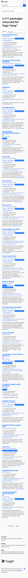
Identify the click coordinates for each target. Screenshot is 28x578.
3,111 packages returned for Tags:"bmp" (12, 22)
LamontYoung (7, 109)
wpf (16, 340)
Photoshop (19, 46)
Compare (6, 144)
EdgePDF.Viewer (8, 401)
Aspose (6, 283)
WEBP (5, 75)
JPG (12, 144)
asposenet (10, 283)
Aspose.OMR (7, 281)
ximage (13, 119)
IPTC (11, 46)
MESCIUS (9, 319)
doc (8, 194)
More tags (14, 48)
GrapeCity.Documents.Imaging (11, 61)
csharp (5, 170)
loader (8, 395)
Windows (4, 146)
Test (15, 293)
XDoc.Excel (6, 205)
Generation (4, 295)
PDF (14, 295)
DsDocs (5, 319)
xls (3, 218)
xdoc (10, 119)
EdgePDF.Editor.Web (10, 470)
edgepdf (5, 434)
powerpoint (5, 269)
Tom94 (5, 89)
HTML (3, 458)
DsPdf (13, 319)
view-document (19, 242)
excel (21, 217)
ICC (16, 46)
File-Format (9, 369)
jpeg (12, 99)
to (17, 507)
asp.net (12, 170)
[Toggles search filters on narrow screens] (24, 11)
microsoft (17, 192)
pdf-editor (19, 241)
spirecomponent (12, 448)
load (3, 100)
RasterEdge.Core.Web (11, 229)
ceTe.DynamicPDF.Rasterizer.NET (9, 492)
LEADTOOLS (7, 359)
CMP (3, 372)
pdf (16, 414)
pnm (22, 99)
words (5, 457)
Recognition (9, 293)
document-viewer (6, 244)
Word (8, 457)
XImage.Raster (8, 107)
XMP (14, 46)
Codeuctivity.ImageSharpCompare (11, 132)
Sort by (4, 31)
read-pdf (17, 436)
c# (2, 170)
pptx (9, 269)
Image (9, 144)
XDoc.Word (6, 181)
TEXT (11, 457)
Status (3, 543)
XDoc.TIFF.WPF (8, 332)
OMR (5, 293)
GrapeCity (6, 63)
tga (16, 99)
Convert (19, 369)
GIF (11, 75)
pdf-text (4, 415)
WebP (3, 48)
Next (17, 526)
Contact (4, 537)
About (12, 568)
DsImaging (17, 319)
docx (6, 194)
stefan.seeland (7, 136)
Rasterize (12, 507)
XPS (21, 457)
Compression (11, 370)
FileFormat (14, 369)
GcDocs (5, 73)
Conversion (5, 370)
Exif (9, 46)
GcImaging (14, 73)
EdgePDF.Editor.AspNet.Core (11, 425)
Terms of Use (18, 568)
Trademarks (4, 572)
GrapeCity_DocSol (13, 63)
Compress (16, 370)
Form (9, 295)
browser (13, 242)
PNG (6, 48)
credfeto (6, 387)
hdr (18, 99)
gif (9, 120)
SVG (19, 73)
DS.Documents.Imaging (11, 307)
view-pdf (6, 241)
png (8, 99)
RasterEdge (13, 109)
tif (17, 119)
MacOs (8, 146)
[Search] (24, 5)
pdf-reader (6, 242)
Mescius (19, 63)
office (21, 268)
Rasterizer (7, 507)
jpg (9, 99)
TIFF (3, 75)
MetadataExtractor (10, 34)
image (5, 99)
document (11, 194)
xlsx (23, 217)
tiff (15, 119)
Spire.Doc (6, 447)
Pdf (4, 507)
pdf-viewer (10, 241)
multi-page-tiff (21, 119)
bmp (14, 99)
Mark (12, 295)
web (10, 242)
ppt (11, 269)
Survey (18, 293)
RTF (13, 457)
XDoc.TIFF (6, 156)
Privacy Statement (17, 570)
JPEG (23, 73)
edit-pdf (15, 241)
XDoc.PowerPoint (9, 256)
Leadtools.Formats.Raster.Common (13, 354)
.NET (13, 293)
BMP (9, 48)
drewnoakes (7, 36)
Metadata (6, 46)
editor (14, 434)
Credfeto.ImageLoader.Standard (11, 385)
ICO (11, 48)
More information (10, 56)
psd (20, 99)
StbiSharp (6, 87)
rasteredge (6, 119)
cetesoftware (7, 496)
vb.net (8, 170)
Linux (19, 144)
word (21, 192)
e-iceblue (6, 448)
